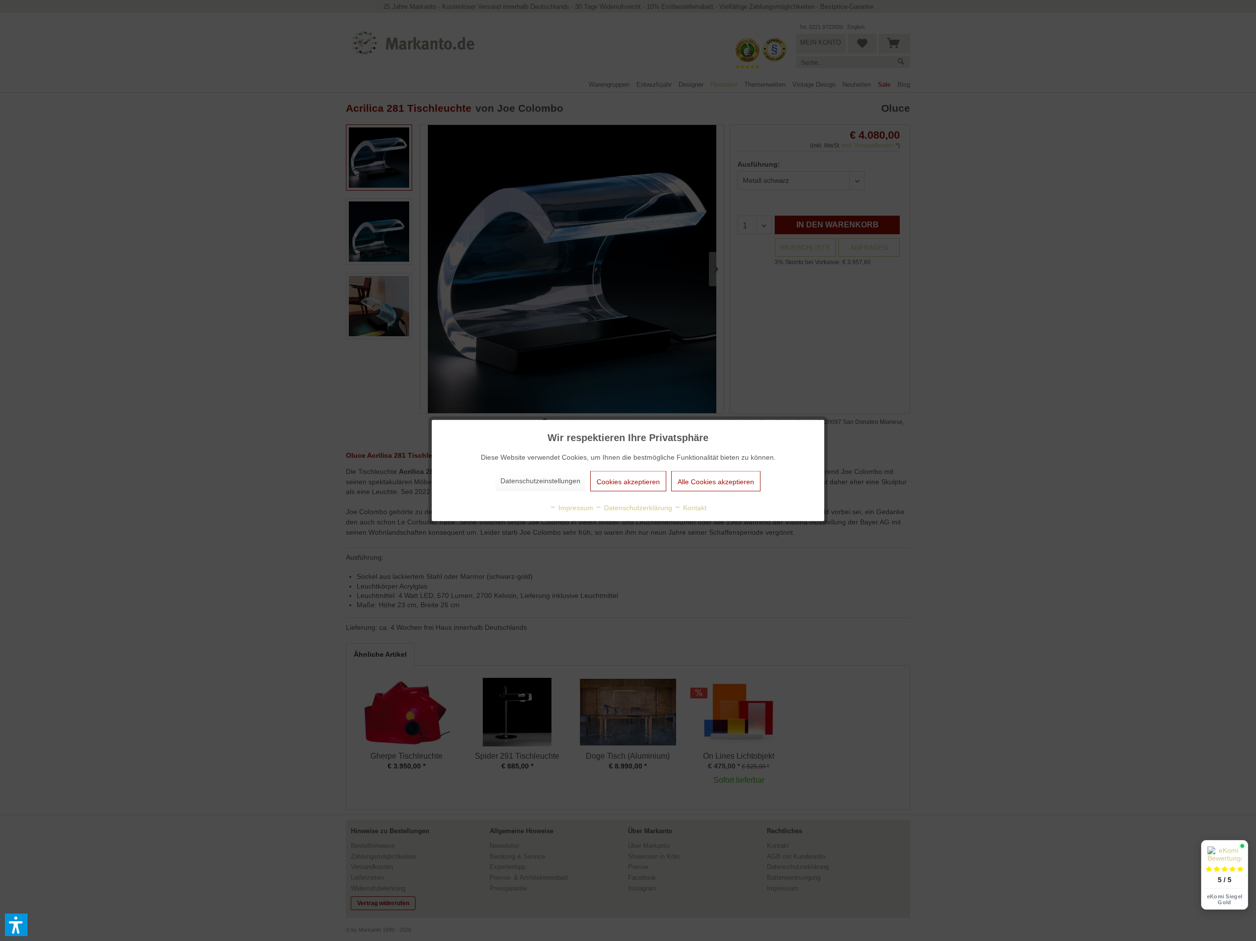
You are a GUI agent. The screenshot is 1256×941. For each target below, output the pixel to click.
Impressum (574, 508)
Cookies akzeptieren (628, 482)
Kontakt (693, 508)
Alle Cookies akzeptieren (716, 482)
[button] (16, 925)
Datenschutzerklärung (637, 508)
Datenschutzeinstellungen (540, 481)
